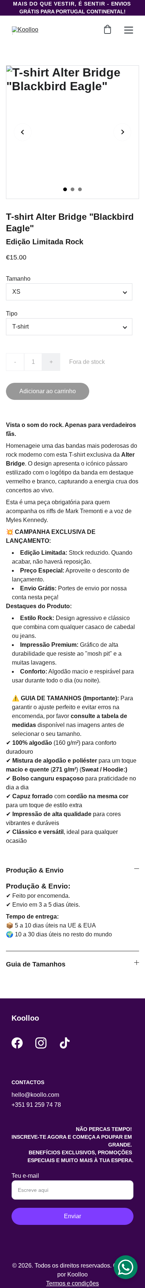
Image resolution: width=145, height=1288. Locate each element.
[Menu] (128, 30)
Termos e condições (72, 1283)
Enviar (72, 1216)
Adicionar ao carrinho (47, 391)
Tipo (11, 313)
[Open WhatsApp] (126, 1267)
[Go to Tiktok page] (64, 1043)
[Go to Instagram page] (40, 1043)
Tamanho (18, 278)
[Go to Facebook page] (17, 1043)
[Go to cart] (107, 30)
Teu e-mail (25, 1176)
